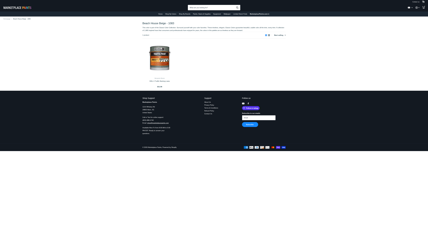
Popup (160, 84)
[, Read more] (410, 7)
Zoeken (237, 7)
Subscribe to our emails (251, 113)
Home (160, 14)
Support (207, 98)
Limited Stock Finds (240, 14)
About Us (207, 102)
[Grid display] (266, 35)
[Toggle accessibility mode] (423, 1)
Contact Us (208, 114)
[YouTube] (243, 103)
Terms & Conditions (211, 108)
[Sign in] (417, 7)
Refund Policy (209, 111)
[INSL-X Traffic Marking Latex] (159, 58)
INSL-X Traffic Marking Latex (159, 81)
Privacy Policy (209, 105)
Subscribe (250, 124)
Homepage (6, 19)
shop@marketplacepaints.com (158, 123)
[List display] (269, 35)
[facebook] (248, 103)
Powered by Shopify (169, 147)
